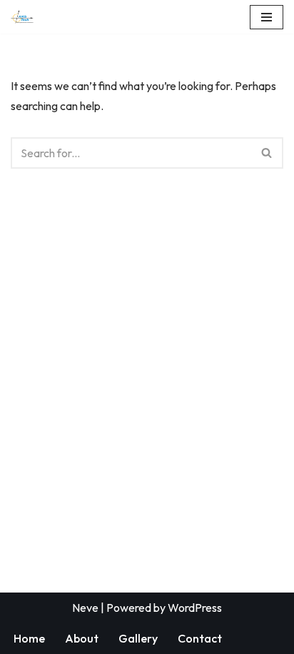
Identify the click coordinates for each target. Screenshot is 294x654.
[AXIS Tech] (22, 17)
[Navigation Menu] (266, 17)
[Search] (267, 153)
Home (29, 638)
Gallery (138, 638)
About (81, 638)
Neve (85, 607)
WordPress (195, 607)
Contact (200, 638)
